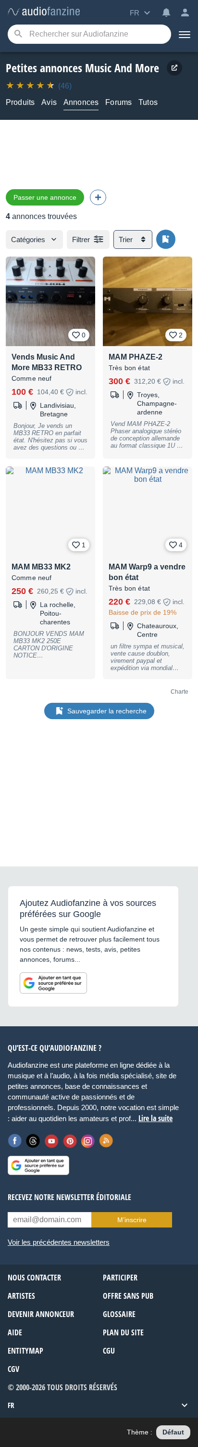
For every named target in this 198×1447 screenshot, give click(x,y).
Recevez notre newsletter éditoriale (69, 1197)
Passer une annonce (44, 197)
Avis (49, 102)
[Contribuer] (98, 197)
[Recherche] (18, 34)
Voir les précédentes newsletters (59, 1242)
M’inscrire (132, 1220)
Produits (20, 102)
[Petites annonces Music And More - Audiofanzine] (44, 12)
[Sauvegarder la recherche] (165, 239)
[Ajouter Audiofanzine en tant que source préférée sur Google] (53, 983)
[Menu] (184, 34)
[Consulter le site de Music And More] (174, 68)
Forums (118, 102)
